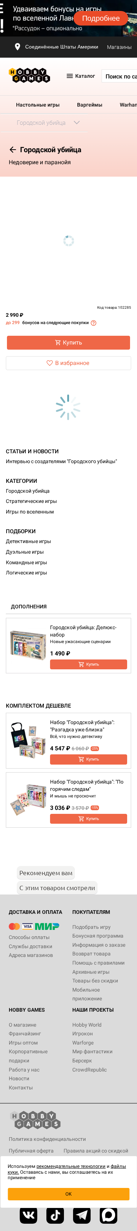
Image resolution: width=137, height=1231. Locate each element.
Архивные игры (91, 972)
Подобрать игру (91, 927)
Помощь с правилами (98, 963)
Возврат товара (91, 954)
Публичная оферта (31, 1151)
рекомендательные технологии (71, 1166)
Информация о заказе (98, 945)
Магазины (119, 47)
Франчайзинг (25, 1033)
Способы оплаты (29, 937)
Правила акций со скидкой (96, 1151)
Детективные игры (28, 541)
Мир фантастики (92, 1051)
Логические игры (26, 573)
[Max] (108, 1215)
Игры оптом (23, 1043)
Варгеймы (89, 105)
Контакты (21, 1087)
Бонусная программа (97, 936)
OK (68, 1194)
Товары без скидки (95, 981)
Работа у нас (24, 1070)
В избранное (72, 362)
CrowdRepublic (89, 1070)
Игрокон (82, 1033)
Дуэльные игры (25, 552)
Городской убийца (28, 491)
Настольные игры (38, 105)
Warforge (83, 1043)
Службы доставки (30, 946)
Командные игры (26, 562)
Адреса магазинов (31, 955)
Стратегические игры (31, 501)
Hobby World (87, 1025)
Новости (19, 1078)
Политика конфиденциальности (47, 1139)
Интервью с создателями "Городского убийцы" (61, 461)
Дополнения (29, 606)
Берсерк (82, 1060)
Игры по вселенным (30, 512)
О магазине (22, 1025)
